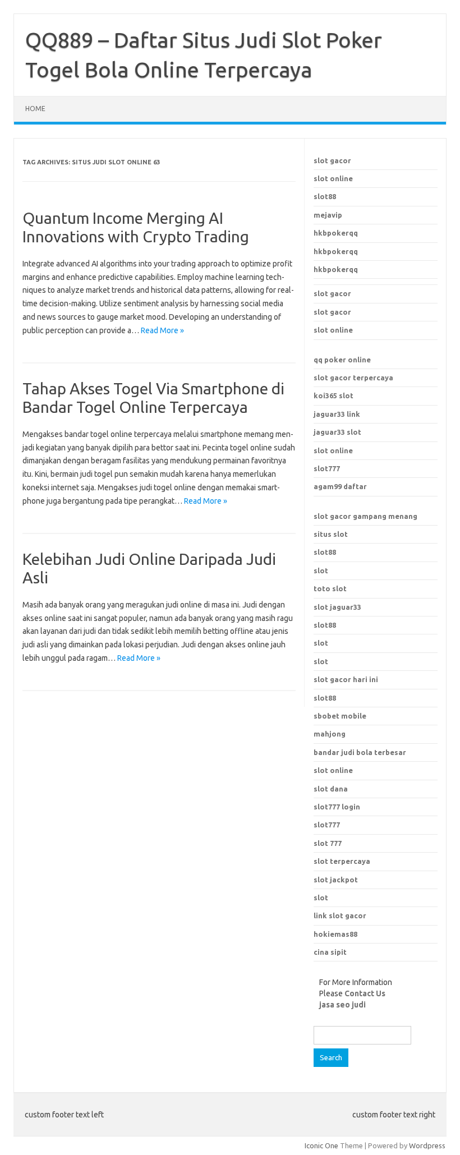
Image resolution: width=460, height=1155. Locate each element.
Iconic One (321, 1145)
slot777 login (337, 807)
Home (35, 108)
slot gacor (332, 160)
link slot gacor (340, 915)
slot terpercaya (342, 861)
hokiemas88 (335, 934)
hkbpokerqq (336, 233)
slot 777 (328, 843)
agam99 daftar (340, 486)
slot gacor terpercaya (353, 377)
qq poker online (342, 359)
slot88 (325, 196)
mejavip (328, 215)
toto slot (330, 588)
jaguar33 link (337, 414)
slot (321, 570)
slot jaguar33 (337, 607)
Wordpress (427, 1145)
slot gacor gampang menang (365, 516)
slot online (333, 178)
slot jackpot (336, 879)
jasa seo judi (342, 1004)
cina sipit (330, 952)
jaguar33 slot (337, 432)
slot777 (327, 468)
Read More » (162, 330)
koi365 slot (333, 395)
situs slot (331, 534)
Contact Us (364, 993)
